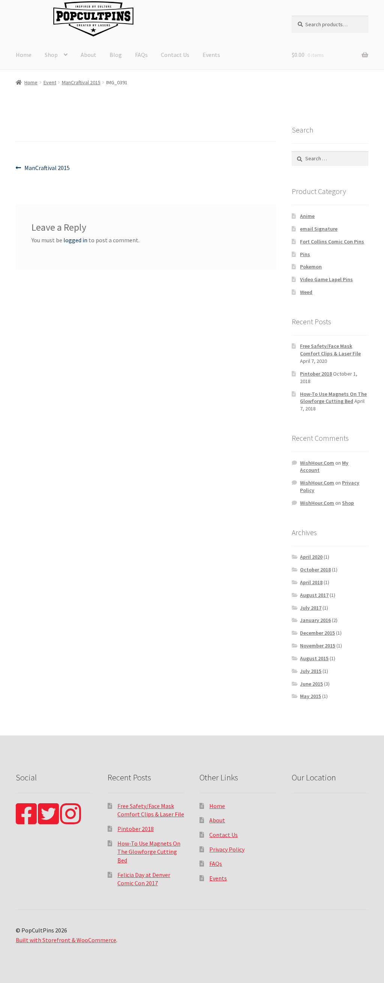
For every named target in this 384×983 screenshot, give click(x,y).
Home (24, 54)
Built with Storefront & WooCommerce (66, 940)
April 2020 (311, 556)
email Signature (319, 228)
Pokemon (311, 266)
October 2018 (315, 569)
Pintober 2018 (316, 373)
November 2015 (317, 645)
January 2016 (315, 620)
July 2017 (310, 607)
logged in (75, 240)
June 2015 (311, 683)
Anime (307, 216)
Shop (51, 54)
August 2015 (314, 658)
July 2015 (310, 671)
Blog (116, 54)
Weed (306, 292)
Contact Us (175, 54)
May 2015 (310, 696)
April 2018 (311, 582)
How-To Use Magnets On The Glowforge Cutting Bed (333, 398)
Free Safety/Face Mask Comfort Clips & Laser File (330, 350)
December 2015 (317, 632)
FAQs (141, 54)
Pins (305, 254)
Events (211, 54)
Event (50, 82)
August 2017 (314, 595)
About (88, 54)
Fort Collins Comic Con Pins (332, 241)
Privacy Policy (226, 849)
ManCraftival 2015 (81, 82)
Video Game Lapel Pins (326, 279)
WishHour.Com (317, 462)
